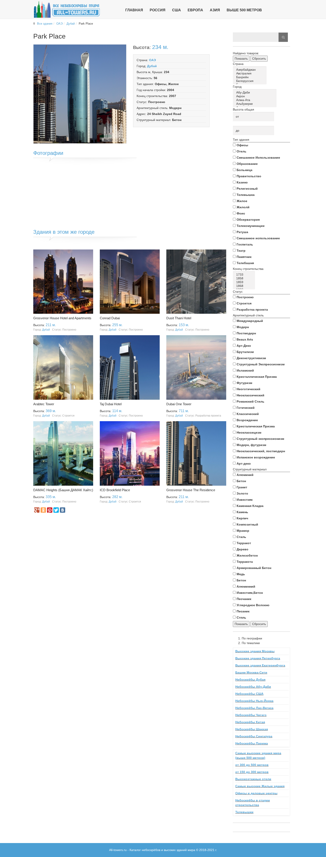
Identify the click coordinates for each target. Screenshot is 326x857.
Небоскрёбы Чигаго (251, 715)
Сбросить (259, 58)
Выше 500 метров (244, 10)
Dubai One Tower (178, 404)
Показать (241, 58)
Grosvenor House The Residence (190, 490)
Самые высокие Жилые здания (260, 786)
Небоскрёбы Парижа (251, 743)
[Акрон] (255, 96)
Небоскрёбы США (249, 693)
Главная (134, 10)
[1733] (245, 275)
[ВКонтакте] (62, 510)
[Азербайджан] (250, 70)
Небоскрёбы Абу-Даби (253, 686)
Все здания (44, 23)
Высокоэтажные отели (253, 779)
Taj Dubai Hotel (111, 404)
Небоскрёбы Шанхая (251, 729)
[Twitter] (56, 510)
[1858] (245, 278)
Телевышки (244, 812)
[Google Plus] (36, 510)
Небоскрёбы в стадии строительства (252, 803)
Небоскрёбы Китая (250, 722)
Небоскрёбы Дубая (250, 679)
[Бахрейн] (250, 77)
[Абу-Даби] (255, 92)
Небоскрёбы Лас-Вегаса (254, 708)
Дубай (71, 23)
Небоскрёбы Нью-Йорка (254, 701)
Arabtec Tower (43, 404)
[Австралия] (250, 73)
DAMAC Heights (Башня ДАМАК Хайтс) (63, 490)
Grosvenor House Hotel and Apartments (62, 318)
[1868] (245, 286)
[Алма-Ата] (255, 100)
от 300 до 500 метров (252, 765)
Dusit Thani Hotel (178, 318)
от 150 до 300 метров (252, 772)
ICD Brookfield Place (115, 490)
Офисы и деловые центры (256, 793)
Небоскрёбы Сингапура (253, 736)
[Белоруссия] (250, 81)
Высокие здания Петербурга (257, 658)
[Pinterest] (49, 510)
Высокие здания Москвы (255, 651)
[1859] (245, 282)
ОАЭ (59, 23)
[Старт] (283, 37)
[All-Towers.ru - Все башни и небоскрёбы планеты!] (66, 9)
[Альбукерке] (255, 104)
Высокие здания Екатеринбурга (260, 665)
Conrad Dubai (110, 318)
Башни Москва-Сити (251, 672)
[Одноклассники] (43, 510)
